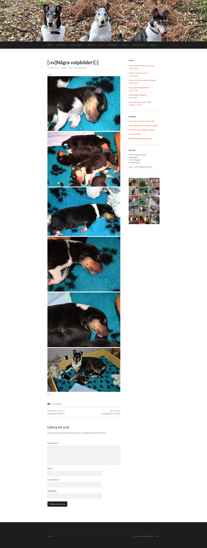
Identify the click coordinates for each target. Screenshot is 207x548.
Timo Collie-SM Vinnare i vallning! (141, 66)
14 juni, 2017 (52, 68)
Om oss (125, 45)
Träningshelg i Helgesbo (137, 95)
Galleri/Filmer (138, 45)
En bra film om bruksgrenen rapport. (142, 130)
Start (49, 45)
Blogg (153, 45)
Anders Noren (147, 536)
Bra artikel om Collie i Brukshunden (142, 121)
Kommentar (53, 443)
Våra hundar (76, 45)
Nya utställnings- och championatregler (143, 125)
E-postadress (53, 479)
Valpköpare (113, 45)
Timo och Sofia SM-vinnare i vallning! (142, 80)
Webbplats (52, 491)
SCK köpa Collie (135, 134)
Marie (63, 68)
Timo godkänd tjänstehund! (139, 87)
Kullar (91, 45)
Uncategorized (56, 404)
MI (101, 45)
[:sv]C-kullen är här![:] (55, 412)
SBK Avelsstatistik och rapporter (141, 138)
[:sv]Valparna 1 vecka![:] (110, 412)
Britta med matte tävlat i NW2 (140, 102)
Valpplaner (61, 45)
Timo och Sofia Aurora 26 (138, 73)
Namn (50, 468)
